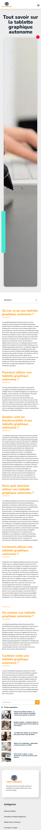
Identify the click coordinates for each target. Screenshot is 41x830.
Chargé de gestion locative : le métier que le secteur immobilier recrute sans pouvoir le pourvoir (25, 713)
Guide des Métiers (10, 811)
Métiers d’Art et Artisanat (12, 822)
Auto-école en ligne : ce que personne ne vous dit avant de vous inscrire (25, 755)
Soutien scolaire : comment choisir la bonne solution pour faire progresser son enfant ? (26, 723)
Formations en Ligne (10, 828)
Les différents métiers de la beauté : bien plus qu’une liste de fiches (26, 733)
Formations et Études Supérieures (15, 817)
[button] (38, 5)
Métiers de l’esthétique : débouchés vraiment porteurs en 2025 (26, 744)
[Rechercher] (37, 702)
